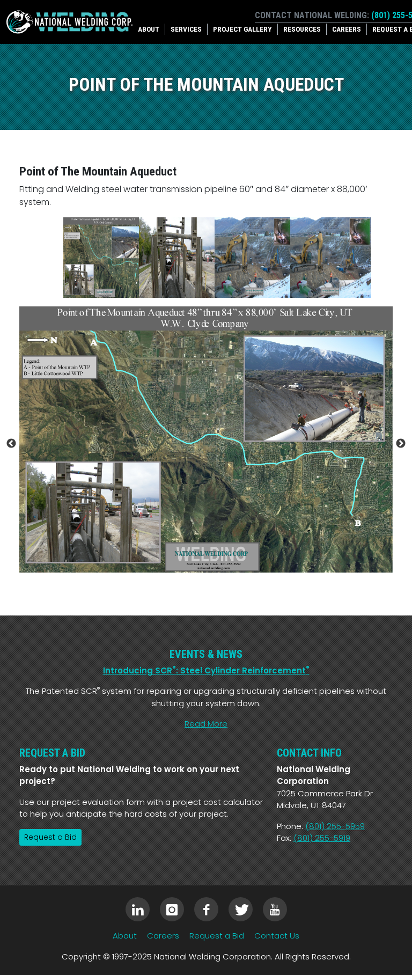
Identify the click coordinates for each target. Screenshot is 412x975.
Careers (346, 29)
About (148, 29)
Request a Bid (50, 837)
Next (400, 443)
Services (186, 29)
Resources (302, 29)
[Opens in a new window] (138, 909)
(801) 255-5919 (321, 838)
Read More (206, 723)
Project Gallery (242, 29)
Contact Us (276, 935)
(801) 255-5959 (335, 826)
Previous (11, 443)
